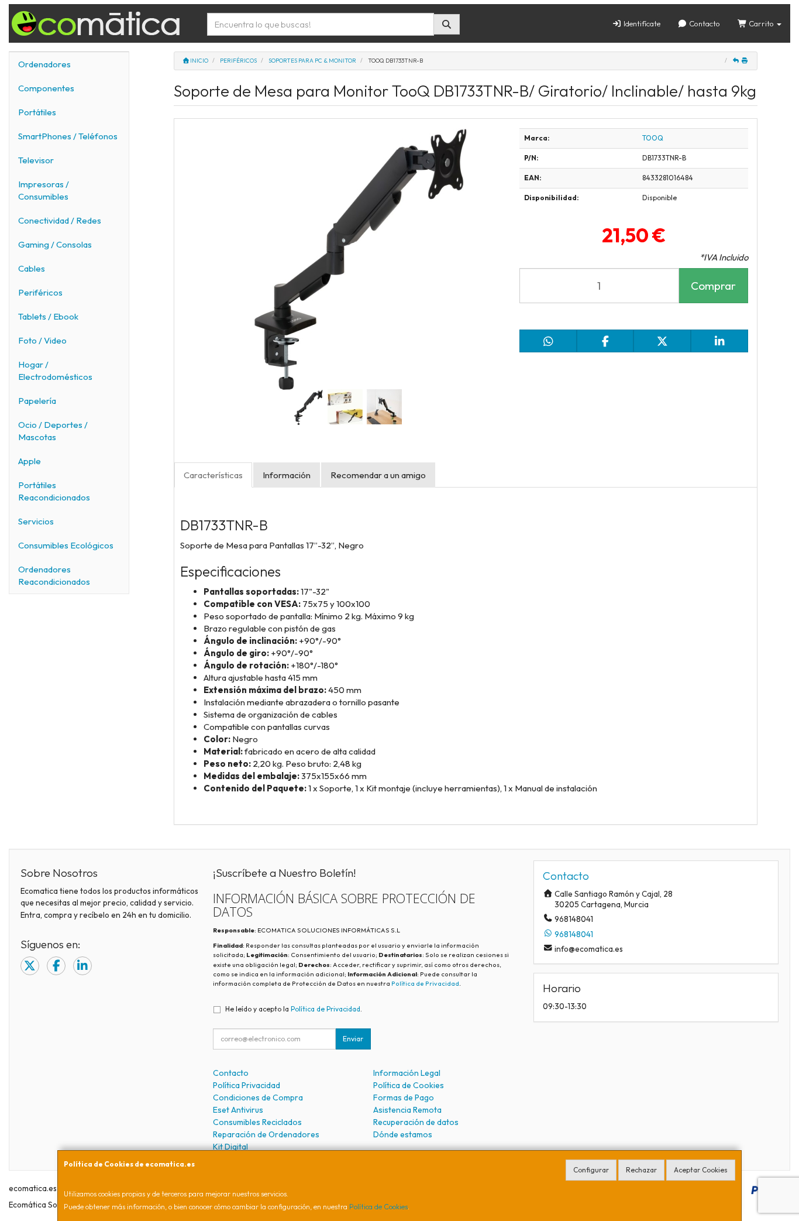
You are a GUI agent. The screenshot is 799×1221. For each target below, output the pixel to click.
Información (287, 475)
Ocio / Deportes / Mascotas (53, 431)
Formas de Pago (403, 1097)
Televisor (36, 160)
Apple (29, 461)
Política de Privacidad (425, 983)
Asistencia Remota (407, 1110)
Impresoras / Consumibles (43, 190)
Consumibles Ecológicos (65, 545)
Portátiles (37, 112)
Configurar (591, 1169)
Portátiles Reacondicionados (54, 491)
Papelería (37, 400)
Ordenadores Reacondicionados (54, 575)
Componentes (46, 88)
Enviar (353, 1038)
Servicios (36, 521)
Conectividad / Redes (59, 220)
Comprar (713, 286)
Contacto (703, 23)
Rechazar (641, 1169)
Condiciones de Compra (258, 1097)
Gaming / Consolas (55, 244)
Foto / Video (42, 340)
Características (213, 475)
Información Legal (406, 1073)
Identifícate (641, 23)
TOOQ (652, 137)
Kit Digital (230, 1146)
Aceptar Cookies (701, 1169)
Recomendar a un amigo (378, 475)
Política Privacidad (246, 1085)
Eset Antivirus (238, 1110)
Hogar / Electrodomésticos (55, 370)
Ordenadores (44, 64)
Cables (31, 268)
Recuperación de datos (416, 1122)
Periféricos (40, 292)
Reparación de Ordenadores (266, 1134)
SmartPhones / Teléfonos (68, 136)
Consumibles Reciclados (257, 1122)
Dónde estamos (402, 1134)
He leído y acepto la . (293, 1008)
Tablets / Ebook (48, 316)
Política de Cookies (378, 1206)
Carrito (761, 23)
